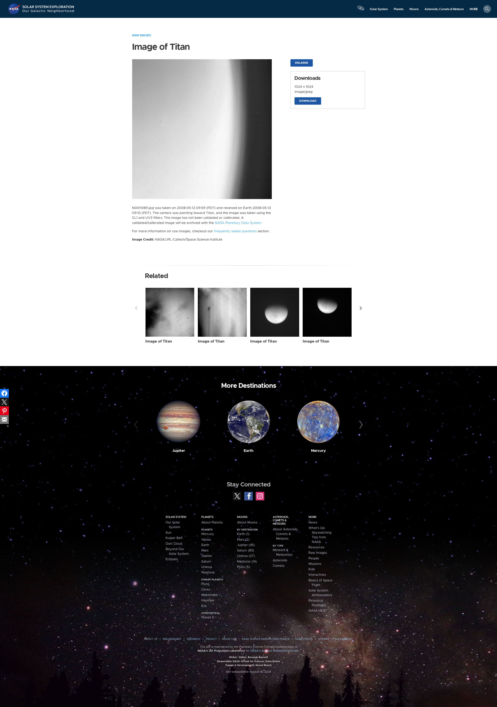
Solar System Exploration (48, 6)
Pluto (205, 584)
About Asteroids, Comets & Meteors (285, 534)
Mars (205, 550)
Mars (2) (243, 539)
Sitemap (323, 639)
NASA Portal (304, 639)
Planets (207, 517)
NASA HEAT (317, 610)
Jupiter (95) (246, 545)
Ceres (205, 589)
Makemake (209, 595)
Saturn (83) (245, 550)
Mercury (318, 451)
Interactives (317, 574)
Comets (278, 565)
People (313, 558)
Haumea (207, 600)
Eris (204, 606)
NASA (14, 9)
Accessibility (344, 639)
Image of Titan (158, 341)
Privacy (211, 639)
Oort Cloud (174, 543)
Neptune (208, 572)
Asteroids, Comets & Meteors (281, 520)
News (312, 522)
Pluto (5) (243, 567)
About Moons (247, 522)
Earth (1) (243, 534)
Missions (314, 563)
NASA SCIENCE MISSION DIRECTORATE (265, 639)
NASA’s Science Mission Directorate (274, 651)
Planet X (207, 617)
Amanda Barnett (258, 657)
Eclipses (172, 559)
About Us (150, 639)
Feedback (193, 639)
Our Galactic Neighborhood (48, 12)
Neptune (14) (247, 561)
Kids (311, 569)
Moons (242, 517)
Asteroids (280, 560)
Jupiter (178, 451)
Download (307, 101)
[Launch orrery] (361, 10)
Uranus (206, 567)
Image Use (229, 639)
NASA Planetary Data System (238, 223)
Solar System (176, 517)
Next (361, 308)
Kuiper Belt (174, 538)
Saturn (206, 561)
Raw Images (141, 35)
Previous (136, 308)
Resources (316, 547)
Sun (168, 532)
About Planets (212, 522)
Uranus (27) (246, 555)
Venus (206, 539)
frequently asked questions (235, 231)
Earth (249, 451)
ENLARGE (301, 63)
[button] (474, 9)
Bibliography (172, 639)
